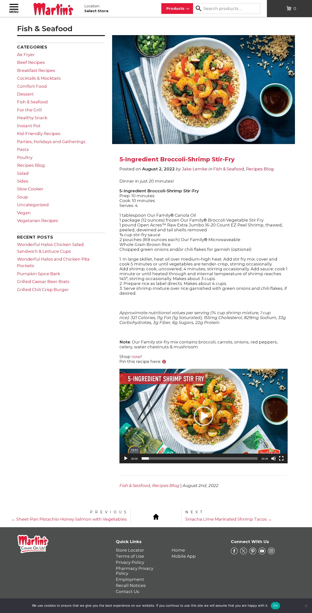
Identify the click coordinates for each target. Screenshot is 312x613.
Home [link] (178, 550)
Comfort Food (32, 86)
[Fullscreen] (281, 458)
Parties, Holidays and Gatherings (51, 141)
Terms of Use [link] (130, 556)
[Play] (125, 458)
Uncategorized (33, 204)
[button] (203, 416)
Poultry (24, 157)
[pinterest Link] (252, 551)
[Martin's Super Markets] (53, 8)
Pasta (23, 149)
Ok (275, 605)
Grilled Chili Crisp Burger (43, 289)
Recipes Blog (260, 168)
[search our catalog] (198, 8)
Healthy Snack (32, 117)
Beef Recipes (31, 62)
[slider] (200, 458)
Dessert (25, 94)
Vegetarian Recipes (37, 220)
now (136, 356)
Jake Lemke (194, 168)
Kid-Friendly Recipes (38, 133)
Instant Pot (28, 125)
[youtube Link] (262, 551)
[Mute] (273, 458)
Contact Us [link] (127, 591)
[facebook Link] (234, 551)
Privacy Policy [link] (130, 562)
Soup (22, 197)
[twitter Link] (243, 551)
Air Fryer (26, 54)
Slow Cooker (30, 188)
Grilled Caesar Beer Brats (43, 281)
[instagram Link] (271, 551)
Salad (23, 173)
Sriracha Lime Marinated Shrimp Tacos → (228, 519)
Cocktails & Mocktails (39, 78)
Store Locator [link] (130, 550)
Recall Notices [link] (131, 585)
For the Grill (29, 109)
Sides (22, 181)
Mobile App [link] (184, 556)
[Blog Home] (156, 516)
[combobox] (177, 8)
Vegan (24, 212)
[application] (203, 416)
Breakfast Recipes (36, 70)
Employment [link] (130, 579)
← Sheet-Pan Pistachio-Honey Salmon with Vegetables (69, 519)
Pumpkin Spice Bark (38, 273)
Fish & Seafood (228, 168)
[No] (305, 605)
